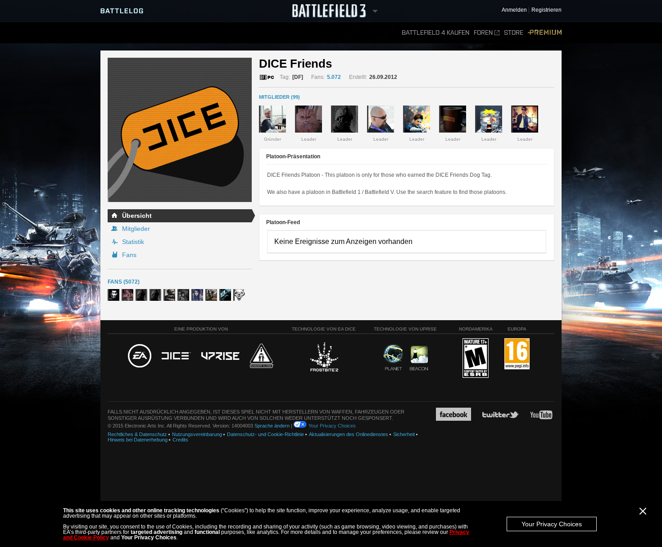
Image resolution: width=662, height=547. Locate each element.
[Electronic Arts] (139, 356)
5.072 (334, 77)
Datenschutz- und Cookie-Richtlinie (265, 434)
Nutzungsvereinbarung (197, 434)
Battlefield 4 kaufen (435, 33)
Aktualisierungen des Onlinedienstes (348, 434)
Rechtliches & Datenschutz (137, 434)
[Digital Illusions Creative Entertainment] (176, 356)
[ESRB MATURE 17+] (475, 358)
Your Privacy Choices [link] (332, 425)
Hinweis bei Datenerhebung (138, 439)
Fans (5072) (124, 282)
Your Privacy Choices (551, 524)
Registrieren (546, 10)
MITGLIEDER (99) (279, 97)
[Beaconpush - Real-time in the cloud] (419, 358)
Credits (180, 439)
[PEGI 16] (517, 354)
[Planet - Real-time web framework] (393, 357)
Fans (129, 254)
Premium (545, 32)
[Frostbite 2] (324, 358)
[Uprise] (220, 356)
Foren (483, 33)
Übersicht (137, 215)
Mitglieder (136, 228)
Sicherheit (404, 434)
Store (513, 33)
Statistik (133, 241)
